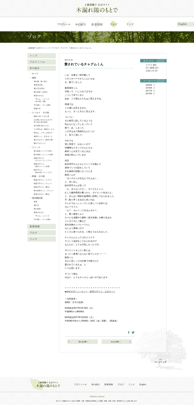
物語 (34, 77)
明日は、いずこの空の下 (43, 132)
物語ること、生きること (43, 136)
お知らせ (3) (151, 70)
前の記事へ (83, 341)
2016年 (149, 93)
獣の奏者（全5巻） (41, 92)
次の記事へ (116, 341)
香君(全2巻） (39, 85)
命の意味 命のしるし (42, 125)
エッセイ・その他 (40, 112)
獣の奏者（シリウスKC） (43, 151)
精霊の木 (37, 108)
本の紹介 (35, 68)
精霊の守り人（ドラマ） (43, 180)
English (182, 24)
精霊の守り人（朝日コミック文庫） (42, 165)
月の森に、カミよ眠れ (42, 105)
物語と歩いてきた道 (41, 116)
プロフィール (37, 62)
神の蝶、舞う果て (40, 81)
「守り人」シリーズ (41, 216)
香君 (35, 201)
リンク (33, 239)
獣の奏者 (37, 208)
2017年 (149, 90)
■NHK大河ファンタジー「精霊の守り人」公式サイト (90, 291)
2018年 (149, 87)
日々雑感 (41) (152, 67)
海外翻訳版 (37, 197)
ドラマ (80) (151, 64)
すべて (35, 73)
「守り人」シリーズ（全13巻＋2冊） (41, 100)
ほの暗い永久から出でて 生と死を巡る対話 (44, 120)
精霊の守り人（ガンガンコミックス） (43, 159)
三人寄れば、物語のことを (44, 129)
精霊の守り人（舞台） (42, 187)
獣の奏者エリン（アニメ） (44, 190)
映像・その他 (38, 176)
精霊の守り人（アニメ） (43, 183)
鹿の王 (36, 205)
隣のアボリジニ (40, 143)
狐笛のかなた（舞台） (42, 194)
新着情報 (35, 226)
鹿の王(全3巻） (40, 88)
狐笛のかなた (39, 95)
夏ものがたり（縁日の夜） (44, 139)
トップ (33, 55)
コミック (36, 147)
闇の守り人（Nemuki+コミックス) (43, 171)
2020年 (149, 84)
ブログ (33, 232)
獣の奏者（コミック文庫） (44, 154)
